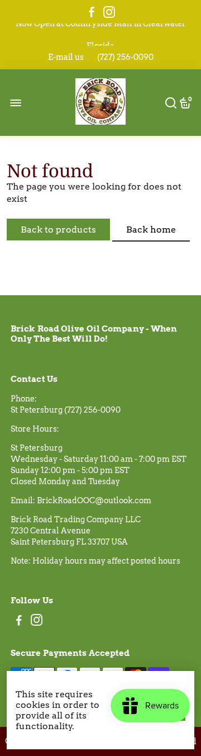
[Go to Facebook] (91, 12)
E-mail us (66, 57)
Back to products (58, 229)
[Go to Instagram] (109, 12)
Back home (151, 229)
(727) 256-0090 (125, 57)
